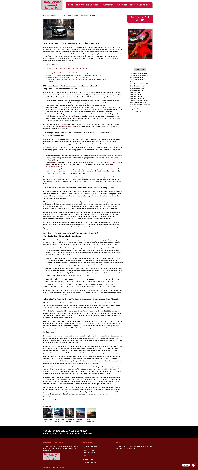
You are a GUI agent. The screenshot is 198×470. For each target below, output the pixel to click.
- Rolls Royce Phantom (136, 80)
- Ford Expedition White (136, 77)
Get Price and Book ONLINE (140, 18)
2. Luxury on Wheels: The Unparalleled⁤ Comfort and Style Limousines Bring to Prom (73, 75)
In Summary (50, 82)
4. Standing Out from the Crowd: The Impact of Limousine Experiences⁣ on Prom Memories (76, 79)
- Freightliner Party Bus (136, 109)
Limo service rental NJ (49, 15)
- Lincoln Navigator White (136, 86)
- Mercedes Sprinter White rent (138, 73)
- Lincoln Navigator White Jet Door (139, 84)
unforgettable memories (51, 49)
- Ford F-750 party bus (135, 111)
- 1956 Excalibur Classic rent (137, 102)
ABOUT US (79, 5)
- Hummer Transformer (136, 107)
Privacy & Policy (87, 459)
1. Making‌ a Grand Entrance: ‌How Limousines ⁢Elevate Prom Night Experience (71, 73)
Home (70, 5)
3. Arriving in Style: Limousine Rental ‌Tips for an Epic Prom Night (67, 77)
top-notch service (68, 126)
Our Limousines (92, 5)
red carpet (52, 162)
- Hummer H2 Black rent (136, 98)
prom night (74, 109)
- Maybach (132, 82)
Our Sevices (122, 5)
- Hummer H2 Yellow (135, 92)
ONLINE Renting (143, 5)
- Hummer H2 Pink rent (136, 96)
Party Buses (108, 5)
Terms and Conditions (89, 462)
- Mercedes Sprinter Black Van (138, 75)
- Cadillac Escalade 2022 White (138, 100)
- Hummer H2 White (135, 94)
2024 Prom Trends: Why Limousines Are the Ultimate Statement (67, 68)
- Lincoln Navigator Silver (136, 88)
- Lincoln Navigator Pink (136, 90)
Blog (132, 5)
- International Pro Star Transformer (140, 105)
